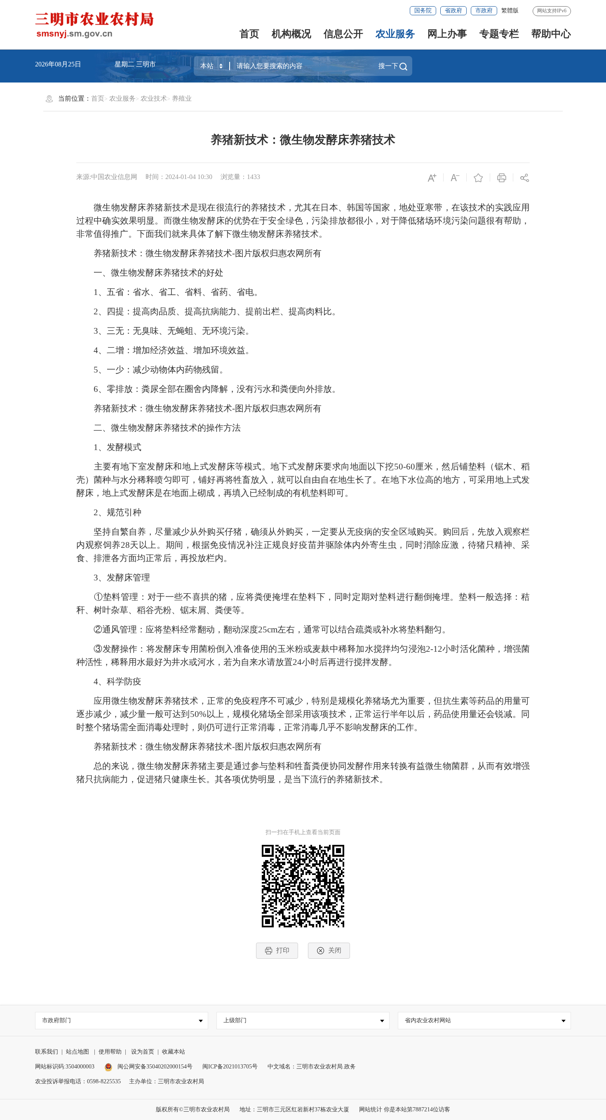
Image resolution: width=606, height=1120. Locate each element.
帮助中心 (551, 33)
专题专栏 (499, 33)
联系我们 (46, 1052)
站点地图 (77, 1052)
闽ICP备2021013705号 (230, 1066)
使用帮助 (110, 1052)
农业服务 (395, 33)
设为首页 (142, 1052)
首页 (249, 33)
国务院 (423, 10)
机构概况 (291, 33)
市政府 (484, 10)
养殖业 (182, 98)
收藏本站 (173, 1052)
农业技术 (154, 98)
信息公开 (343, 33)
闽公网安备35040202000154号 (154, 1066)
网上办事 (447, 33)
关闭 (334, 950)
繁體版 (510, 10)
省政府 (453, 10)
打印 (282, 950)
